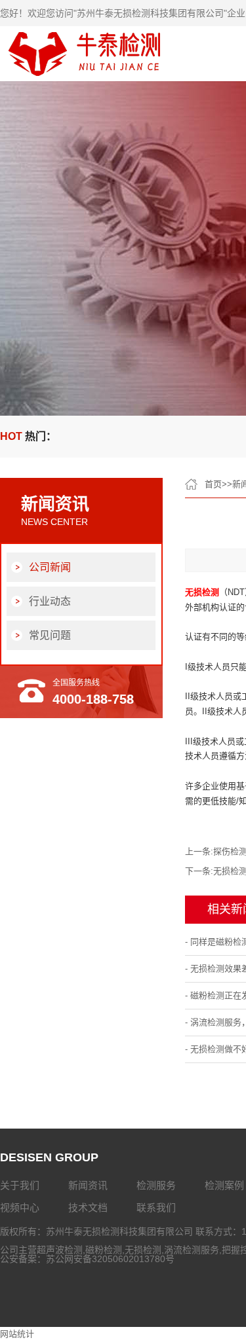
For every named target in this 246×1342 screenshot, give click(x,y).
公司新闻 (50, 567)
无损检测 (143, 1249)
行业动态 (50, 601)
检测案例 (224, 1185)
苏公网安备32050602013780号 (110, 1259)
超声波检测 (60, 1249)
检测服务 (156, 1185)
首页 (213, 484)
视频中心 (19, 1207)
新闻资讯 (88, 1185)
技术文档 (88, 1207)
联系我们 (156, 1207)
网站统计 (17, 1334)
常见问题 (50, 635)
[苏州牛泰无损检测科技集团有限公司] (87, 77)
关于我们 (19, 1185)
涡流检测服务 (191, 1249)
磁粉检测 (103, 1249)
